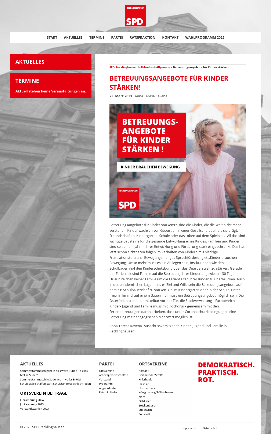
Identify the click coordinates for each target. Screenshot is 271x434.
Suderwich (145, 410)
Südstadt (144, 414)
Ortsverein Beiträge (43, 393)
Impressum (189, 428)
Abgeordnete (107, 388)
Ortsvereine (106, 371)
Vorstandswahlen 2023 (34, 409)
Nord (142, 397)
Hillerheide (145, 379)
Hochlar (144, 384)
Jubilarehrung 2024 (32, 400)
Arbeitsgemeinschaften (113, 375)
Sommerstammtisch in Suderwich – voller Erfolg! (50, 379)
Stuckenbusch (147, 405)
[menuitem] (52, 37)
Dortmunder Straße (151, 375)
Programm (106, 384)
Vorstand (105, 379)
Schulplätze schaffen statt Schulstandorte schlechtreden (55, 384)
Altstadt (144, 371)
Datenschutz (211, 428)
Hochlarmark (147, 388)
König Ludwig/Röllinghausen (156, 392)
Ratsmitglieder (108, 392)
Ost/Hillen (145, 401)
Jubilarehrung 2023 (32, 404)
